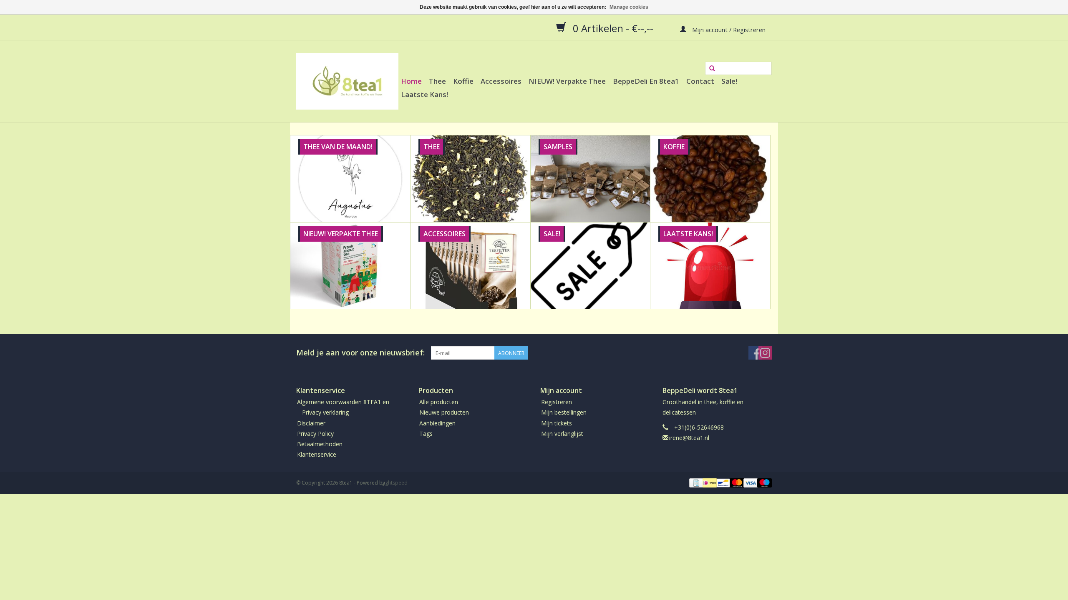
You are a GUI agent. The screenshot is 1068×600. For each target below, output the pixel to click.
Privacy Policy (315, 434)
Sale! (729, 81)
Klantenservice (316, 454)
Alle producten (438, 402)
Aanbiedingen (437, 423)
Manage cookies (629, 7)
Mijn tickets (556, 423)
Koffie (463, 81)
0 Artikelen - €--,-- (613, 28)
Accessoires (501, 81)
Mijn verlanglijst (562, 434)
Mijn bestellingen (564, 412)
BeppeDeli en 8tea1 (646, 81)
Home (411, 81)
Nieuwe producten (444, 412)
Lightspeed (394, 482)
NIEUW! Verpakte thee (567, 81)
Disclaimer (311, 423)
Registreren (556, 402)
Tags (426, 434)
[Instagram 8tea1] (765, 353)
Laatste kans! (424, 94)
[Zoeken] (712, 69)
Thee (437, 81)
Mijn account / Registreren (728, 29)
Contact (700, 81)
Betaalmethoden (320, 444)
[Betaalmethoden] (695, 482)
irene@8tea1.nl (689, 438)
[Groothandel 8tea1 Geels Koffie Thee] (347, 81)
